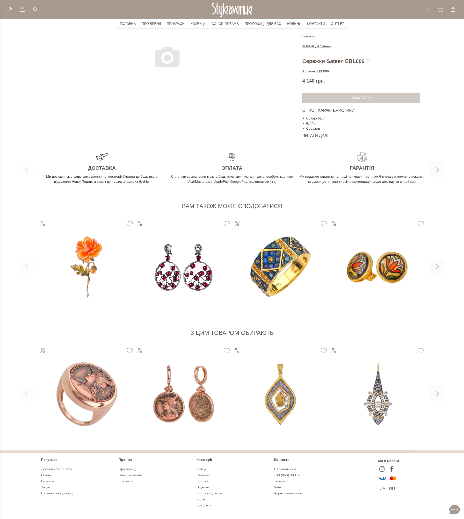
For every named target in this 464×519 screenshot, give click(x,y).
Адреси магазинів (288, 493)
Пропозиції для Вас (263, 24)
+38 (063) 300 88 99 (289, 475)
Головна (128, 24)
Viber (278, 487)
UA (382, 488)
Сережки (203, 475)
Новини (294, 24)
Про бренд (151, 24)
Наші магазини (130, 475)
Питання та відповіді (57, 493)
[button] (26, 169)
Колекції (198, 24)
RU (392, 488)
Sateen (316, 46)
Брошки (202, 481)
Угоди (45, 487)
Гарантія (48, 481)
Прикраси (176, 24)
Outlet (337, 24)
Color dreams (225, 24)
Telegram (281, 481)
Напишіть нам (285, 469)
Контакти (316, 24)
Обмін (46, 475)
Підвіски (202, 487)
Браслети (203, 505)
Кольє (201, 499)
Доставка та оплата (56, 469)
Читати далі (315, 135)
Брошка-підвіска (209, 493)
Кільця (201, 469)
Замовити (361, 98)
